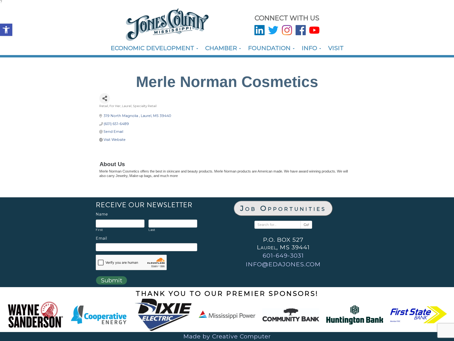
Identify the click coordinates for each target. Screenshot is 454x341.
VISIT (336, 48)
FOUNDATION (270, 48)
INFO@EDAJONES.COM (283, 264)
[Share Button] (104, 98)
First (99, 230)
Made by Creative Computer (227, 336)
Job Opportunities (283, 208)
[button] (6, 30)
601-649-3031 (283, 255)
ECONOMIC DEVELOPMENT (153, 48)
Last (151, 230)
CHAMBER (222, 48)
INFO (310, 48)
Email (101, 238)
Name (102, 214)
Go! (306, 225)
